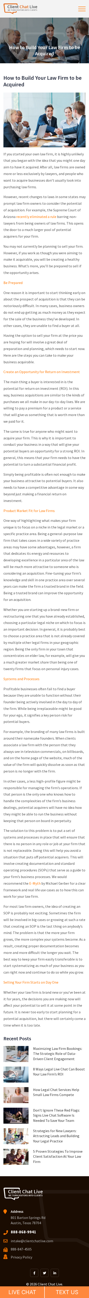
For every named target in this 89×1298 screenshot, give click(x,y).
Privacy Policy (21, 1257)
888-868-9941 (23, 1231)
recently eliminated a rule (36, 216)
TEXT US (67, 1292)
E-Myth (35, 883)
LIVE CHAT (22, 1292)
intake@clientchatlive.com (32, 1241)
